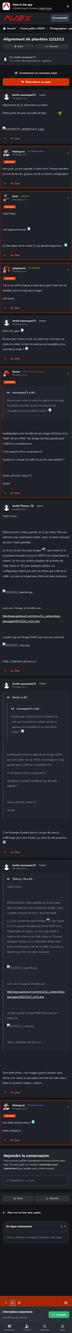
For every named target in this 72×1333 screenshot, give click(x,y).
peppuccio (19, 268)
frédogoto (18, 151)
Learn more (7, 6)
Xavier (16, 371)
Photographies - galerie (36, 60)
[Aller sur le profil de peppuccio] (6, 269)
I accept (61, 1314)
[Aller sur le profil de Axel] (6, 198)
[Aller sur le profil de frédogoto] (6, 153)
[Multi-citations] (4, 139)
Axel (15, 196)
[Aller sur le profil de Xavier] (6, 373)
